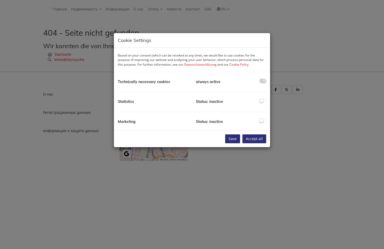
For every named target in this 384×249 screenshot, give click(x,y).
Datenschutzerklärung (200, 64)
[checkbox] (262, 81)
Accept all (254, 138)
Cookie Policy (238, 64)
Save (233, 138)
